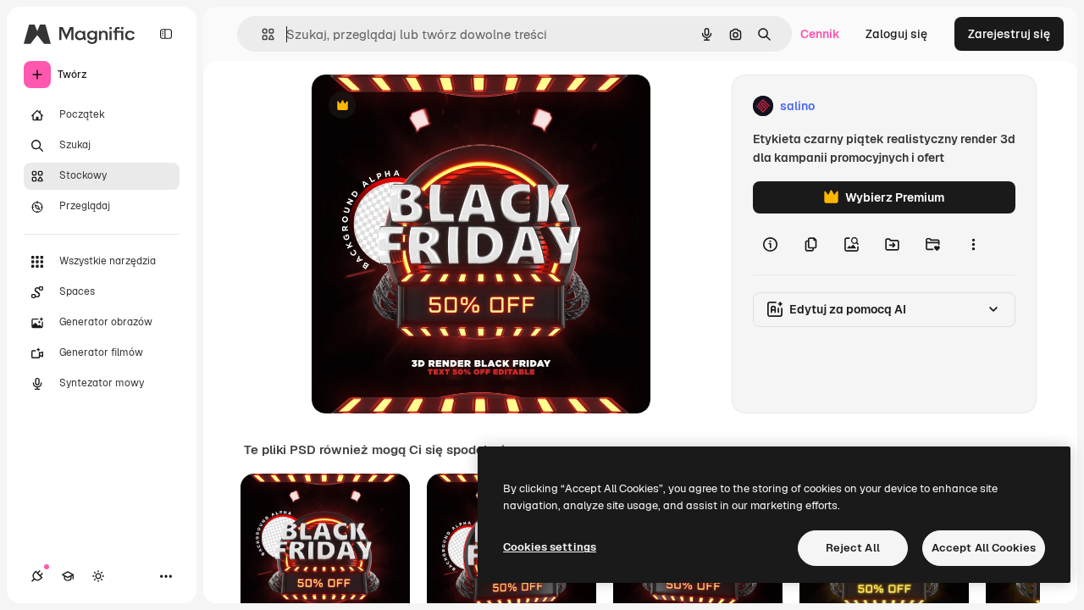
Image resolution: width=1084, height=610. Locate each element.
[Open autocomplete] (261, 34)
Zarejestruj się (1009, 34)
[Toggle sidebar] (166, 33)
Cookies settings (549, 547)
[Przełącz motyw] (98, 576)
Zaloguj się (896, 34)
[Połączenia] (37, 576)
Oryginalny (428, 106)
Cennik (820, 34)
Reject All (853, 548)
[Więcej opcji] (973, 244)
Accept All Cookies (984, 548)
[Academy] (67, 576)
